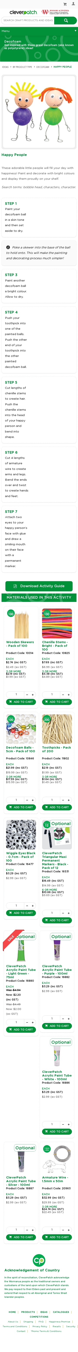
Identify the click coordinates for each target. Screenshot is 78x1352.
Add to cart (23, 702)
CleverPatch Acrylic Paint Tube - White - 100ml (57, 1075)
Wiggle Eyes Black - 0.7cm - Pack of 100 (20, 857)
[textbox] (27, 20)
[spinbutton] (15, 695)
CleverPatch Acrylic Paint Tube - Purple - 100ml (57, 970)
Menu (6, 31)
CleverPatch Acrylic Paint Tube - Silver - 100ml (21, 1181)
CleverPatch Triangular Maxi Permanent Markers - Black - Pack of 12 (55, 861)
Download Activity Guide (42, 586)
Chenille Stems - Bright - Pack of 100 (55, 646)
